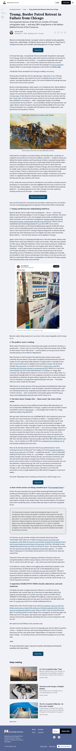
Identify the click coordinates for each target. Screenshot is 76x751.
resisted (63, 257)
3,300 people (29, 410)
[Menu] (73, 2)
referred (46, 76)
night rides (17, 98)
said (14, 246)
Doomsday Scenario (15, 9)
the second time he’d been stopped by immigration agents (33, 549)
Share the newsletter (38, 197)
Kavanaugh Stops (56, 487)
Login (57, 2)
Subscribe (66, 2)
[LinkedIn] (54, 737)
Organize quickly (49, 219)
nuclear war (20, 601)
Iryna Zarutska (21, 366)
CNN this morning (39, 571)
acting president (57, 65)
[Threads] (59, 737)
